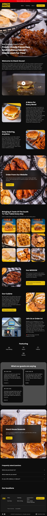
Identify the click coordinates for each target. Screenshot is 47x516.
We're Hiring (20, 498)
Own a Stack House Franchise (29, 500)
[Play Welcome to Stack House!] (23, 83)
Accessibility (17, 507)
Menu (22, 5)
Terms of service (10, 507)
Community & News (29, 496)
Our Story (9, 498)
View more (6, 379)
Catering (28, 5)
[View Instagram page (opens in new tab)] (4, 513)
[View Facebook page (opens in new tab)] (2, 513)
